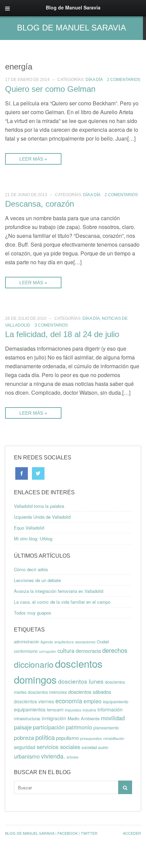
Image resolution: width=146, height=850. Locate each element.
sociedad (89, 747)
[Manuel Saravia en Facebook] (21, 473)
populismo (67, 737)
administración (26, 641)
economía (68, 700)
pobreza (24, 737)
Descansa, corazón (39, 203)
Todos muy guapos (32, 612)
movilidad (113, 718)
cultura (65, 650)
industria (89, 709)
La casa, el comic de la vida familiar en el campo (62, 602)
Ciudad (103, 641)
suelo (103, 747)
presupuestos (91, 738)
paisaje (23, 727)
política (45, 737)
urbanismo (27, 756)
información (110, 709)
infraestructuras (27, 718)
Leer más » (33, 159)
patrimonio (79, 727)
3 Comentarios (51, 325)
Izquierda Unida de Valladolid (42, 517)
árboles (72, 757)
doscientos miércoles (47, 692)
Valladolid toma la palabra (39, 506)
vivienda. (53, 756)
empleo (93, 701)
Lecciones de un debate (37, 580)
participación (49, 727)
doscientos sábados (89, 691)
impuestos (73, 709)
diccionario (34, 664)
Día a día (94, 79)
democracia (88, 650)
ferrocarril (55, 709)
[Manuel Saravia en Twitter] (38, 473)
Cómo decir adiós (31, 569)
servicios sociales (58, 747)
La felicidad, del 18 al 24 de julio (62, 334)
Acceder (132, 833)
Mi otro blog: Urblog (33, 538)
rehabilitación (113, 738)
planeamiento (106, 728)
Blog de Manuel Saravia (71, 27)
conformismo (26, 651)
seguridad (24, 747)
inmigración (54, 718)
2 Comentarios (123, 79)
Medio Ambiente (83, 718)
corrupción (47, 651)
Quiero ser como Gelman (50, 89)
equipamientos (29, 709)
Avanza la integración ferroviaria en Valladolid (58, 591)
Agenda (46, 641)
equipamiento (115, 702)
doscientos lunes (81, 681)
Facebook (67, 833)
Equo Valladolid (29, 527)
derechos (114, 650)
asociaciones (85, 641)
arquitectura (64, 641)
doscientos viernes (34, 701)
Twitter (89, 833)
